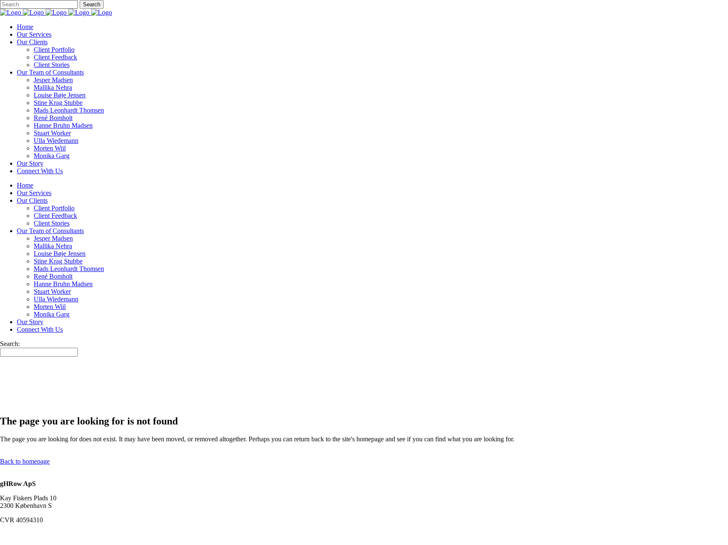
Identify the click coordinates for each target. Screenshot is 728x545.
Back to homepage (25, 461)
